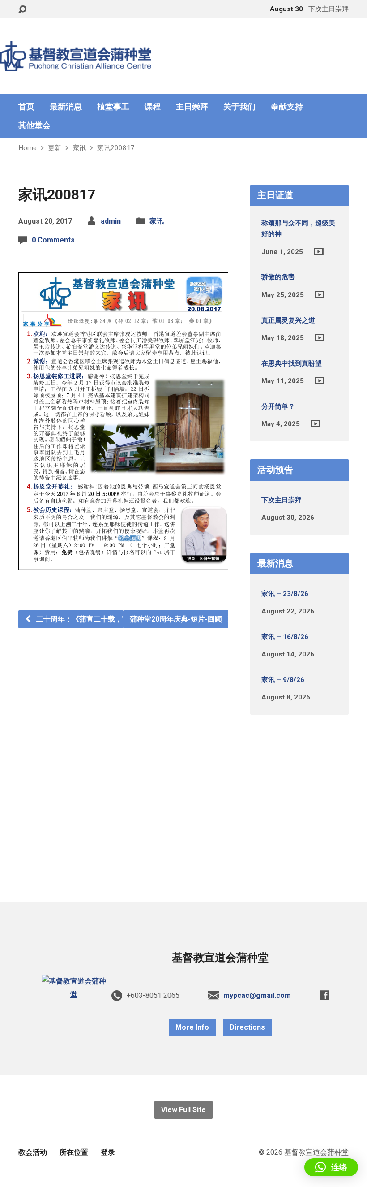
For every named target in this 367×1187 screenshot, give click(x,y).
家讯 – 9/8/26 (282, 680)
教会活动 (32, 1152)
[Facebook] (324, 995)
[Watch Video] (319, 251)
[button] (331, 1167)
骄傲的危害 (278, 277)
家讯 (79, 148)
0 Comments (53, 240)
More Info (192, 1027)
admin (111, 221)
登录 (108, 1152)
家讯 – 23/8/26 (284, 594)
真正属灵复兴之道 (288, 320)
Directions (247, 1027)
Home (27, 148)
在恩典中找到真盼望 (291, 363)
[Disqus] (123, 740)
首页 (26, 107)
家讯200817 (116, 148)
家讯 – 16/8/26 (284, 637)
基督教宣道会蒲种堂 (220, 957)
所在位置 (74, 1152)
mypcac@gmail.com (257, 995)
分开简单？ (278, 406)
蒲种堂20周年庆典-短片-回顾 (177, 619)
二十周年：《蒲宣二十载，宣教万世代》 (99, 619)
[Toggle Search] (22, 9)
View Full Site (183, 1109)
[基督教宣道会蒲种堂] (74, 994)
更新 (54, 148)
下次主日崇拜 (281, 500)
